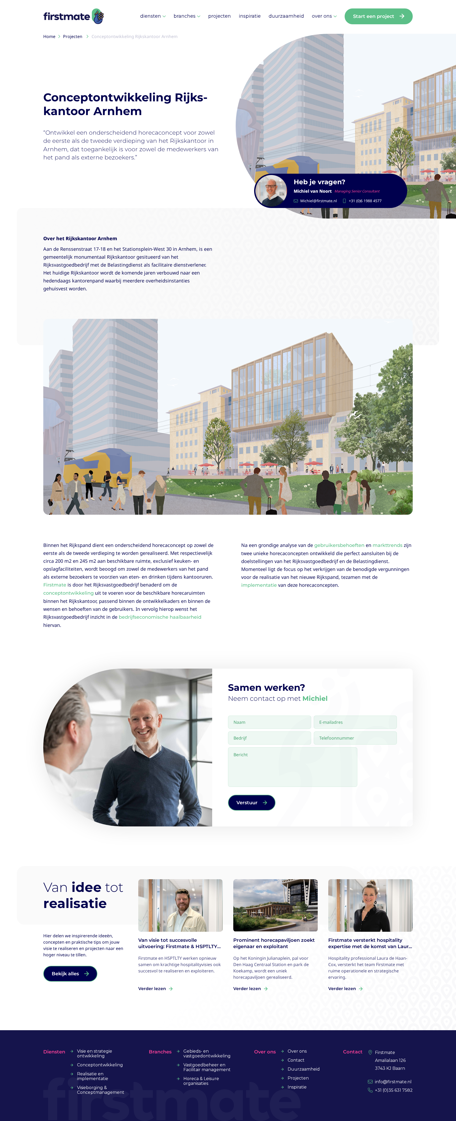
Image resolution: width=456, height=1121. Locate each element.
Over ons (297, 1051)
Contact (296, 1060)
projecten (219, 16)
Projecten (298, 1078)
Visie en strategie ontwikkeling (94, 1053)
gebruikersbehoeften (339, 545)
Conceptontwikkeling (100, 1065)
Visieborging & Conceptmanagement (100, 1090)
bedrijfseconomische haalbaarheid (160, 617)
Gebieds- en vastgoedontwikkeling (207, 1053)
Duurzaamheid (304, 1069)
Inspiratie (297, 1087)
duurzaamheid (286, 16)
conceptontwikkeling (68, 593)
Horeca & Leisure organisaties (201, 1081)
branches (185, 16)
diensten (150, 16)
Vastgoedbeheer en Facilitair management (207, 1067)
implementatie (259, 585)
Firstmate (54, 585)
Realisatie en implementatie (92, 1076)
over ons (322, 16)
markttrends (387, 545)
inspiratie (250, 16)
